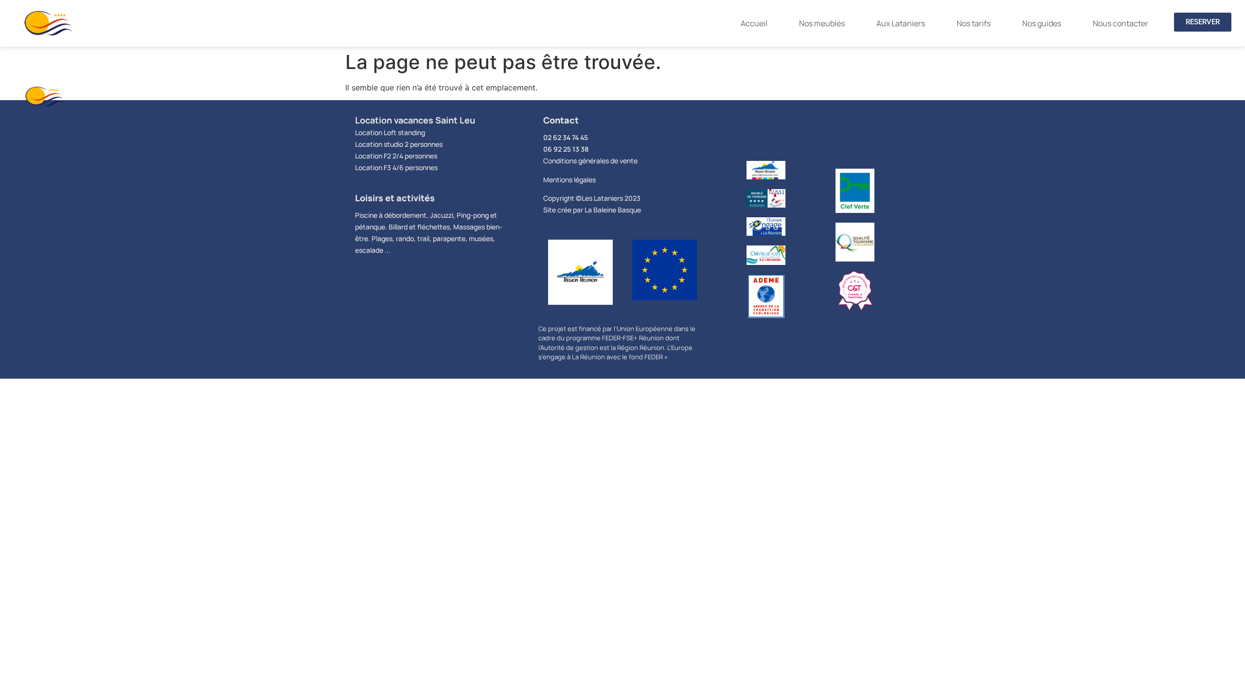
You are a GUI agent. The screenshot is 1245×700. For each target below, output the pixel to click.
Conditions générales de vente (590, 160)
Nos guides (1041, 23)
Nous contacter (1120, 23)
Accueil (754, 23)
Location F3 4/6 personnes (396, 167)
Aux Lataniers (900, 23)
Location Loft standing (390, 132)
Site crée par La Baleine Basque (592, 209)
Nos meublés (822, 23)
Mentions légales (569, 179)
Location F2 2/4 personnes (396, 155)
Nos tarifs (974, 23)
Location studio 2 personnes (399, 144)
